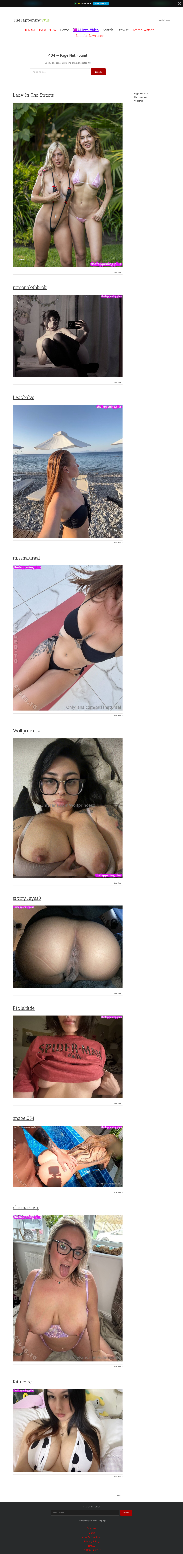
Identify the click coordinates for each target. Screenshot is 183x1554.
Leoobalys (23, 397)
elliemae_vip (26, 1207)
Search (98, 71)
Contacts (91, 1528)
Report (91, 1533)
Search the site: (91, 1507)
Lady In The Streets (33, 95)
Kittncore (22, 1382)
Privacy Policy (91, 1541)
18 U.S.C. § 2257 (91, 1550)
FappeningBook (141, 93)
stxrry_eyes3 (27, 898)
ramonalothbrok (30, 287)
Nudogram (138, 100)
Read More (117, 272)
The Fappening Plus (85, 1520)
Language (102, 1520)
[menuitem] (40, 30)
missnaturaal (26, 558)
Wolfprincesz (26, 731)
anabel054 (23, 1118)
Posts (95, 1520)
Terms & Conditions (91, 1537)
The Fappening (141, 97)
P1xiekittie (24, 1008)
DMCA (91, 1546)
